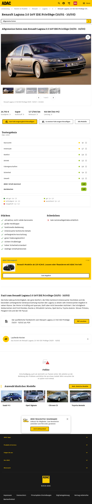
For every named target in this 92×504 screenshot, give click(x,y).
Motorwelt (7, 468)
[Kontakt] (69, 3)
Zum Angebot (46, 276)
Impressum (8, 495)
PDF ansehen (81, 321)
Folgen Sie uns (8, 452)
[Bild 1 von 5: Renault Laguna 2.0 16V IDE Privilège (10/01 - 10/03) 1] (8, 90)
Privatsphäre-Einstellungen (41, 495)
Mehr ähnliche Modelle (80, 386)
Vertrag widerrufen (81, 495)
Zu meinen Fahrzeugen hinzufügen (57, 122)
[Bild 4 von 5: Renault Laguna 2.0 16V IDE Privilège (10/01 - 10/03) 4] (43, 90)
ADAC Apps (7, 437)
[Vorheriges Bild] (38, 97)
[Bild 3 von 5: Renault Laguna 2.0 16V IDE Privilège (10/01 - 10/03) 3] (31, 90)
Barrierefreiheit (9, 499)
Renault (35, 9)
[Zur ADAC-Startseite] (6, 3)
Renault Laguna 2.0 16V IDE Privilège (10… (73, 9)
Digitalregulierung (63, 495)
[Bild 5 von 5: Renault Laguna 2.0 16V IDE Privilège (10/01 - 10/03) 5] (54, 90)
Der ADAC (7, 460)
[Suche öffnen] (59, 3)
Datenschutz (21, 495)
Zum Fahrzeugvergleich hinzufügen (21, 122)
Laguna (45, 9)
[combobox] (43, 3)
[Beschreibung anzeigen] (86, 143)
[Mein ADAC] (63, 3)
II (52, 9)
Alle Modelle (82, 122)
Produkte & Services (10, 445)
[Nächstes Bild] (53, 97)
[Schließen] (67, 419)
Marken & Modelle (20, 9)
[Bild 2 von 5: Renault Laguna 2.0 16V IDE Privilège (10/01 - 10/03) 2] (19, 90)
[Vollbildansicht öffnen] (87, 37)
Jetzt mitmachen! (39, 429)
